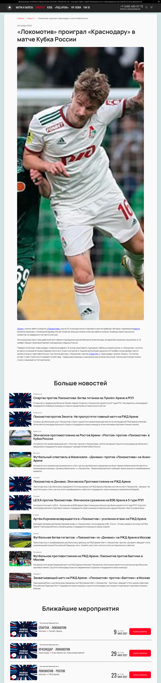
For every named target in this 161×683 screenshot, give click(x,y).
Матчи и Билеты (24, 7)
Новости (40, 7)
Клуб (49, 7)
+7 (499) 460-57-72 (131, 6)
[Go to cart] (151, 7)
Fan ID (87, 7)
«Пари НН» (94, 353)
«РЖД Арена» (62, 7)
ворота (136, 328)
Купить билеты (140, 631)
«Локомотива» (54, 328)
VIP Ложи (76, 7)
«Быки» (20, 328)
